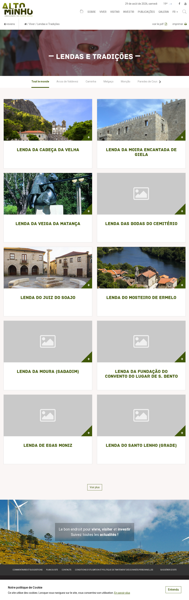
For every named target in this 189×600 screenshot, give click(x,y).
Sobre (91, 11)
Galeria (164, 11)
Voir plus (95, 487)
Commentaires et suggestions (27, 570)
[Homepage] (82, 12)
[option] (40, 82)
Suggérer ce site (168, 570)
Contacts (66, 570)
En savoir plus (122, 592)
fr (174, 11)
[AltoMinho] (17, 4)
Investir (128, 11)
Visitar (115, 11)
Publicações (146, 11)
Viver (102, 11)
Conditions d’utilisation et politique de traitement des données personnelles (114, 570)
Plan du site (52, 570)
